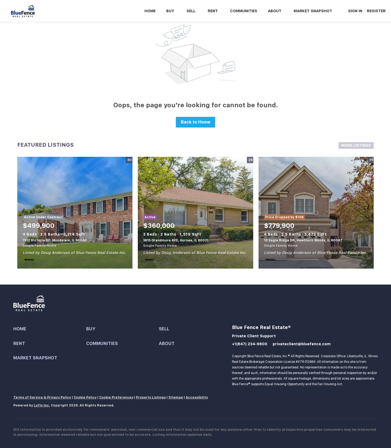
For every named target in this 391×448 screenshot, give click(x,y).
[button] (49, 329)
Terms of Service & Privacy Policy (42, 397)
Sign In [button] (355, 11)
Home (150, 11)
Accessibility (197, 397)
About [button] (274, 11)
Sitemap (175, 397)
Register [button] (376, 11)
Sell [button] (191, 11)
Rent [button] (213, 11)
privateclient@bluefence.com (302, 344)
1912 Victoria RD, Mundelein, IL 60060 (55, 240)
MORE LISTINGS (356, 145)
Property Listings (151, 397)
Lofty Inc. (42, 405)
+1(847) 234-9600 (249, 344)
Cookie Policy (85, 397)
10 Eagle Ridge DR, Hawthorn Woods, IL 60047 (303, 240)
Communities (243, 11)
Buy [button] (170, 11)
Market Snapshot (313, 11)
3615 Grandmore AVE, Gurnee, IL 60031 (175, 240)
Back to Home (195, 122)
